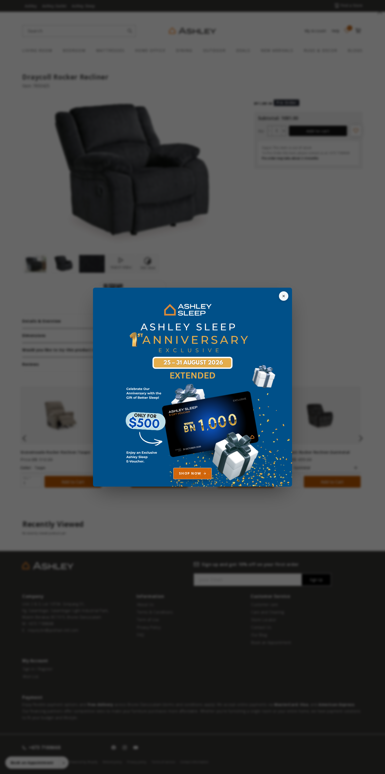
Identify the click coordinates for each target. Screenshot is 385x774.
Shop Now (190, 473)
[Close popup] (283, 296)
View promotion (192, 387)
